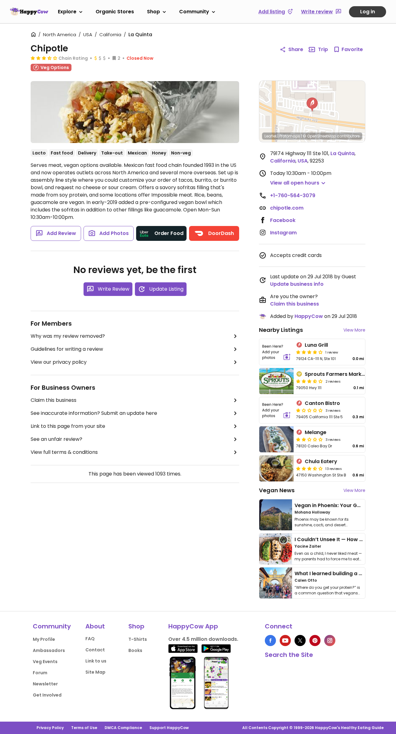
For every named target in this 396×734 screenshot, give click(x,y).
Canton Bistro (322, 403)
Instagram (283, 232)
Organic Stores (115, 11)
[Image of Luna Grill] (276, 352)
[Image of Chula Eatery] (276, 468)
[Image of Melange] (276, 439)
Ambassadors (49, 650)
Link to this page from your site (68, 426)
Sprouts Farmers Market (336, 374)
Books (135, 650)
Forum (40, 673)
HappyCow (309, 316)
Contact (95, 650)
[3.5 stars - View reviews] (309, 381)
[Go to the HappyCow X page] (300, 640)
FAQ (90, 639)
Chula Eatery (321, 461)
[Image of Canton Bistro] (276, 410)
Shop (153, 11)
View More (354, 330)
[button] (312, 105)
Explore (67, 11)
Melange (315, 432)
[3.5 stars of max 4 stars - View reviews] (44, 58)
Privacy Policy (50, 727)
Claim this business (53, 400)
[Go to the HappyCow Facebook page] (270, 640)
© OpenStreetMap (319, 136)
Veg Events (45, 661)
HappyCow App (193, 626)
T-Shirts (137, 639)
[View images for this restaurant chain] (135, 112)
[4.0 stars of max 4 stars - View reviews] (309, 352)
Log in (367, 11)
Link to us (95, 661)
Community (194, 11)
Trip (323, 49)
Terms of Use (84, 727)
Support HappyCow (169, 727)
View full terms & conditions (64, 452)
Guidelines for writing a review (67, 349)
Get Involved (47, 695)
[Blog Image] (275, 514)
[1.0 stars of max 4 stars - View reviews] (309, 410)
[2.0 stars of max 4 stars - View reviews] (309, 439)
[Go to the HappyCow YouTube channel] (285, 640)
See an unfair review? (56, 439)
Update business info (297, 284)
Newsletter (45, 684)
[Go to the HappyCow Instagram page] (329, 640)
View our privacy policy (59, 362)
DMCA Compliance (123, 727)
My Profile (44, 639)
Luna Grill (316, 345)
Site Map (95, 672)
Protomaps (289, 136)
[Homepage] (29, 11)
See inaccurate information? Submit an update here (94, 413)
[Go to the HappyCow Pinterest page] (315, 640)
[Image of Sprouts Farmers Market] (276, 381)
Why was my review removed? (68, 336)
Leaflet (271, 136)
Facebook (282, 220)
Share (295, 49)
